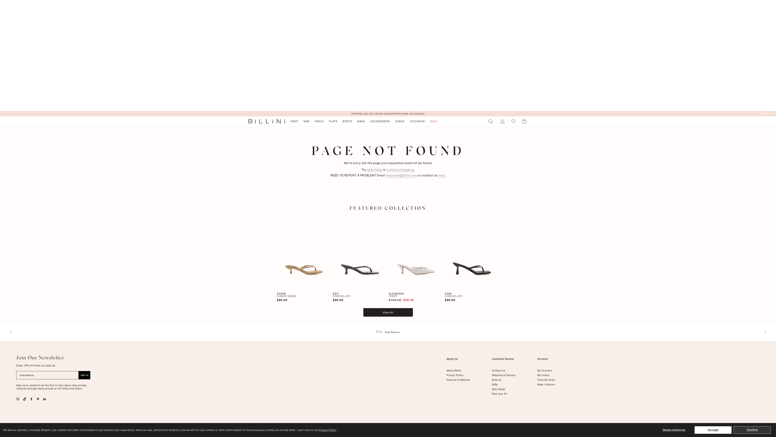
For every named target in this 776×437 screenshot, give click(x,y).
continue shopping (400, 170)
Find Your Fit (499, 393)
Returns (496, 379)
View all (388, 312)
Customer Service (503, 359)
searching (374, 170)
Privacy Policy (327, 430)
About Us (452, 359)
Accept (713, 430)
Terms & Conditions (458, 379)
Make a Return (546, 384)
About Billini (453, 370)
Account (542, 359)
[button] (490, 121)
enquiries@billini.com (401, 175)
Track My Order (546, 379)
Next (765, 332)
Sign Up (84, 375)
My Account (544, 370)
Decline (752, 430)
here (441, 175)
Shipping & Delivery (504, 375)
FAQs (495, 384)
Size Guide (498, 389)
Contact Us (498, 370)
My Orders (543, 375)
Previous (11, 332)
